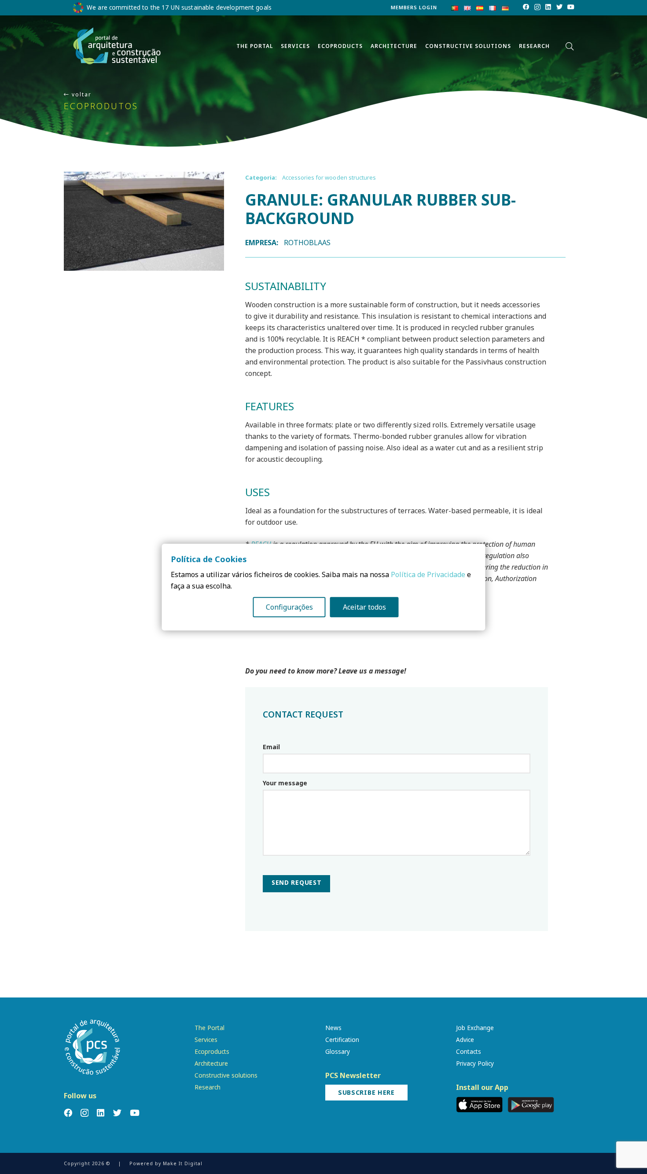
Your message (285, 783)
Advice (465, 1039)
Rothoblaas (307, 242)
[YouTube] (570, 7)
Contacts (468, 1051)
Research (208, 1087)
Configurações (289, 607)
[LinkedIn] (548, 7)
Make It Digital (182, 1163)
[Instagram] (537, 7)
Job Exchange (475, 1027)
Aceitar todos (364, 607)
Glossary (337, 1051)
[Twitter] (559, 7)
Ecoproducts (212, 1051)
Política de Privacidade (428, 574)
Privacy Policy (475, 1063)
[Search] (569, 46)
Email (271, 747)
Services (206, 1039)
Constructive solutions (226, 1075)
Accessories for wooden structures (329, 177)
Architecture (211, 1063)
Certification (342, 1039)
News (333, 1027)
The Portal (209, 1027)
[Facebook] (526, 7)
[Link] (117, 46)
